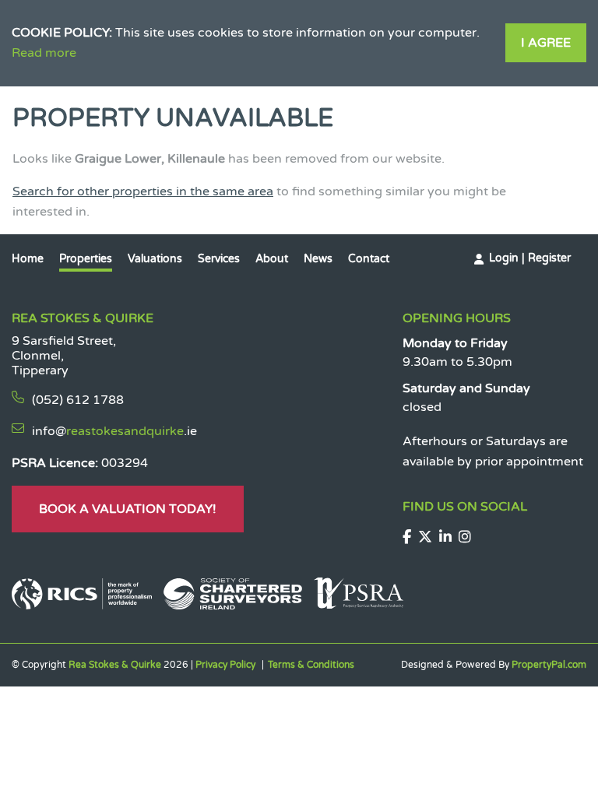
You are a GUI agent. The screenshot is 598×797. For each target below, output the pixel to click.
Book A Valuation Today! (127, 509)
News (318, 258)
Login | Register (530, 258)
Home (28, 258)
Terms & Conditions (311, 664)
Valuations (155, 258)
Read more (44, 53)
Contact (368, 258)
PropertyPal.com (549, 664)
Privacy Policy (225, 664)
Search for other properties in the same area (142, 191)
